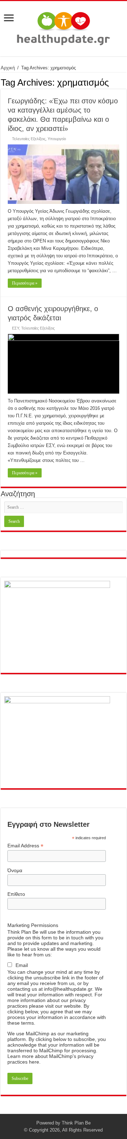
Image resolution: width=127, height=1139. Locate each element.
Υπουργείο (57, 139)
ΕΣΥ (15, 328)
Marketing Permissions (32, 925)
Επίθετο (16, 894)
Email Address (25, 845)
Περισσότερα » (24, 283)
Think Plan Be (76, 1123)
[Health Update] (63, 27)
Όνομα (14, 870)
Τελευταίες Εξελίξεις (29, 139)
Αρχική (8, 67)
